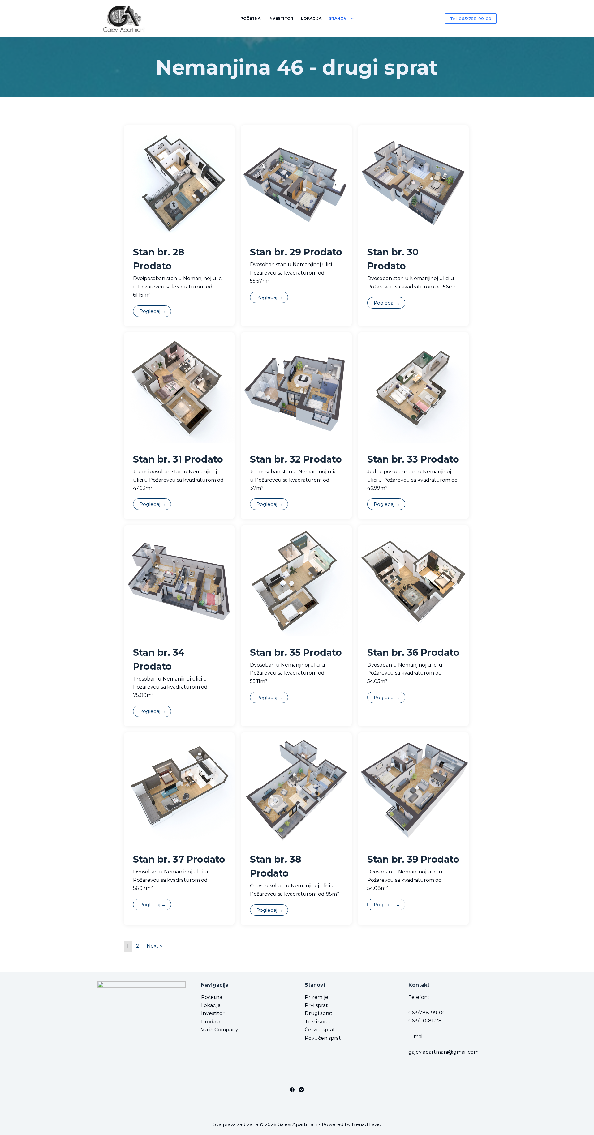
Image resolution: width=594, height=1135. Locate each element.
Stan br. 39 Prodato (413, 859)
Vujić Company (219, 1030)
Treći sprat (318, 1022)
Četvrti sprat (320, 1030)
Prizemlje (316, 997)
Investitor (280, 18)
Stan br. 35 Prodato (296, 652)
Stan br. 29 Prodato (296, 252)
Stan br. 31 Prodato (178, 459)
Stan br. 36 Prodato (413, 652)
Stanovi (338, 18)
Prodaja (210, 1022)
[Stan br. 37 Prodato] (179, 787)
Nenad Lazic (366, 1124)
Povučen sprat (323, 1038)
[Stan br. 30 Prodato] (413, 180)
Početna (250, 18)
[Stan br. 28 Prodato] (179, 180)
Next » (154, 946)
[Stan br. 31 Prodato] (179, 387)
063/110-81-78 (425, 1021)
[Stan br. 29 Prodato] (296, 180)
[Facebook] (292, 1089)
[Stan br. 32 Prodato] (296, 387)
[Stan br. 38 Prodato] (296, 787)
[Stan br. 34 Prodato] (179, 580)
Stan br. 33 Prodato (413, 459)
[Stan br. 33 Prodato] (413, 387)
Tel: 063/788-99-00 (470, 18)
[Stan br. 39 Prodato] (413, 787)
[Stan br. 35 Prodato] (296, 580)
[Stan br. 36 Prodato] (413, 580)
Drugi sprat (319, 1013)
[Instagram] (301, 1089)
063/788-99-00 (427, 1013)
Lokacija (311, 18)
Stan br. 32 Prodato (296, 459)
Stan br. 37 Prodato (179, 859)
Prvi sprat (316, 1005)
